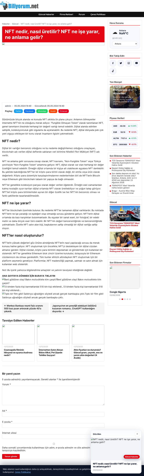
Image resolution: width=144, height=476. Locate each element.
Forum (82, 14)
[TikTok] (113, 71)
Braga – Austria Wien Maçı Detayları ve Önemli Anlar (123, 192)
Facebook (29, 111)
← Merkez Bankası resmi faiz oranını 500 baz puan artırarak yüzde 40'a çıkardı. (23, 308)
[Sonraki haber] (135, 90)
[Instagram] (128, 63)
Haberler (6, 24)
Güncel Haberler (46, 14)
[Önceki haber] (129, 90)
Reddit (53, 111)
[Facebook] (113, 63)
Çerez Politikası (98, 14)
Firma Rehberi (66, 14)
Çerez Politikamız (23, 472)
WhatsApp (42, 111)
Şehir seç (117, 38)
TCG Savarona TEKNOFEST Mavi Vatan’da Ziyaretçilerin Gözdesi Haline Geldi (126, 162)
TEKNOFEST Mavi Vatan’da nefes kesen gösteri (123, 186)
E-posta (7, 421)
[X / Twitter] (121, 63)
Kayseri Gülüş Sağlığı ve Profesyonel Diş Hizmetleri (123, 169)
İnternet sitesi (9, 432)
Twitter (18, 111)
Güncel (15, 24)
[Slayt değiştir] (120, 299)
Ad (4, 410)
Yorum (6, 384)
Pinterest (63, 111)
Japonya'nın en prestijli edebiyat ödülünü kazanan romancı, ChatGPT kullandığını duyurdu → (74, 308)
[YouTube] (136, 63)
